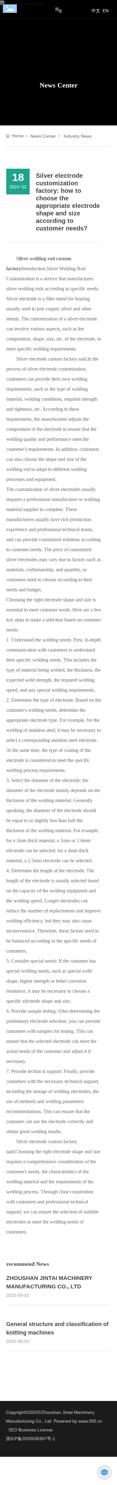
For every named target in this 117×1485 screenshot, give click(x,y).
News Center (59, 85)
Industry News (78, 136)
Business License (35, 1429)
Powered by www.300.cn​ (77, 1421)
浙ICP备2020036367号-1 (30, 1438)
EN (106, 10)
